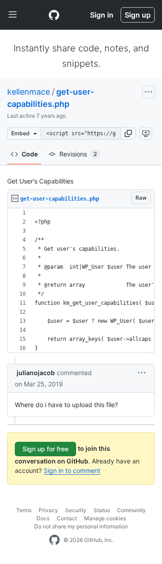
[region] (81, 280)
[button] (128, 133)
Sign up (138, 14)
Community (131, 510)
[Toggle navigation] (12, 15)
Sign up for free (45, 449)
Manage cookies (105, 518)
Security (75, 510)
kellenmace (28, 91)
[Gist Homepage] (54, 14)
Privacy (48, 510)
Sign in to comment (72, 470)
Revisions (78, 154)
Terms (24, 510)
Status (102, 510)
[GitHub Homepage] (54, 540)
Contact (67, 518)
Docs (43, 518)
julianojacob (36, 372)
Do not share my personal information (81, 526)
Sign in (101, 14)
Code (30, 154)
